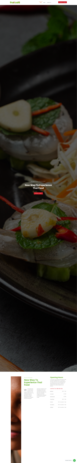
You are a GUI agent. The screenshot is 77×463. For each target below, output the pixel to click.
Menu (44, 2)
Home (41, 2)
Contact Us (49, 2)
